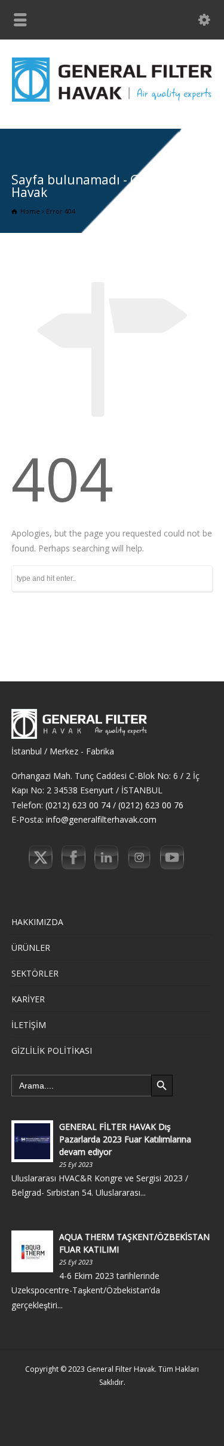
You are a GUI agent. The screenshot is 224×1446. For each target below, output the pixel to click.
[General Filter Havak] (112, 103)
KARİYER (28, 999)
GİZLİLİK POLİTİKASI (51, 1050)
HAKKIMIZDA (37, 921)
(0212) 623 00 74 (78, 805)
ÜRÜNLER (30, 947)
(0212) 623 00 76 (150, 805)
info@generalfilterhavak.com (101, 819)
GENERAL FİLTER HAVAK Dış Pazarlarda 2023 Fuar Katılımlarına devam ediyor (125, 1139)
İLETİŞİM (28, 1024)
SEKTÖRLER (35, 973)
